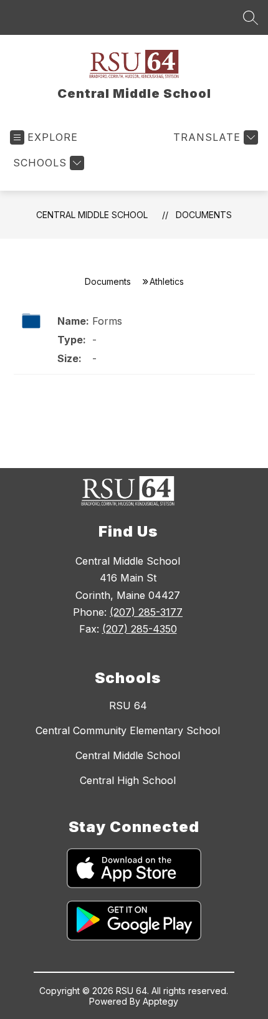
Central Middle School (92, 214)
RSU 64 (128, 705)
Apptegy (160, 1001)
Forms (107, 321)
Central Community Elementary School (128, 730)
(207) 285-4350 (139, 629)
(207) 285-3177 (146, 612)
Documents (204, 214)
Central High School (128, 780)
